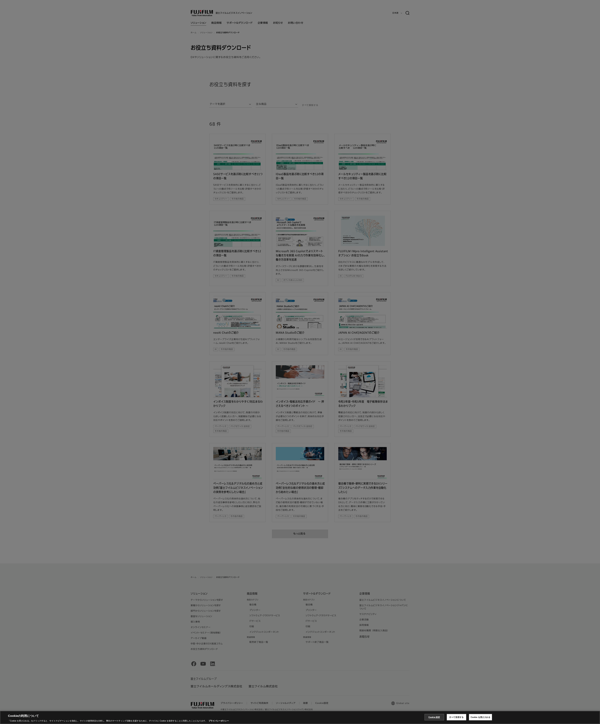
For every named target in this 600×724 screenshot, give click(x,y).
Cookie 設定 (434, 717)
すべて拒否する (456, 717)
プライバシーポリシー (219, 721)
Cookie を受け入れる (480, 717)
